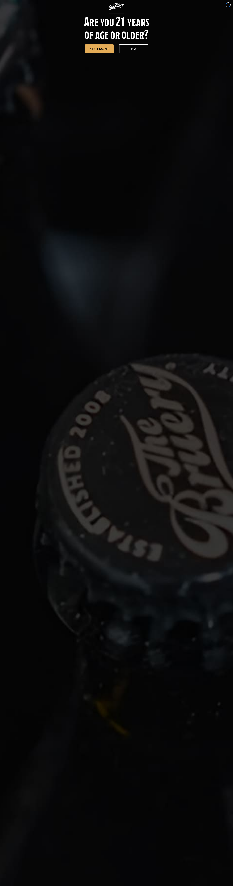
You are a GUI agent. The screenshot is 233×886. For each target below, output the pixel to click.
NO (133, 48)
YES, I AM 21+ (99, 48)
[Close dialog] (228, 5)
